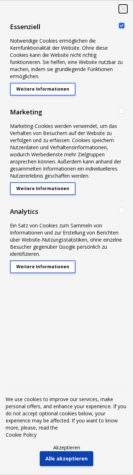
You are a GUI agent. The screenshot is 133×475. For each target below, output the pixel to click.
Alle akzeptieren (66, 458)
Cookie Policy (21, 434)
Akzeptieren (66, 447)
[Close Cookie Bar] (123, 9)
